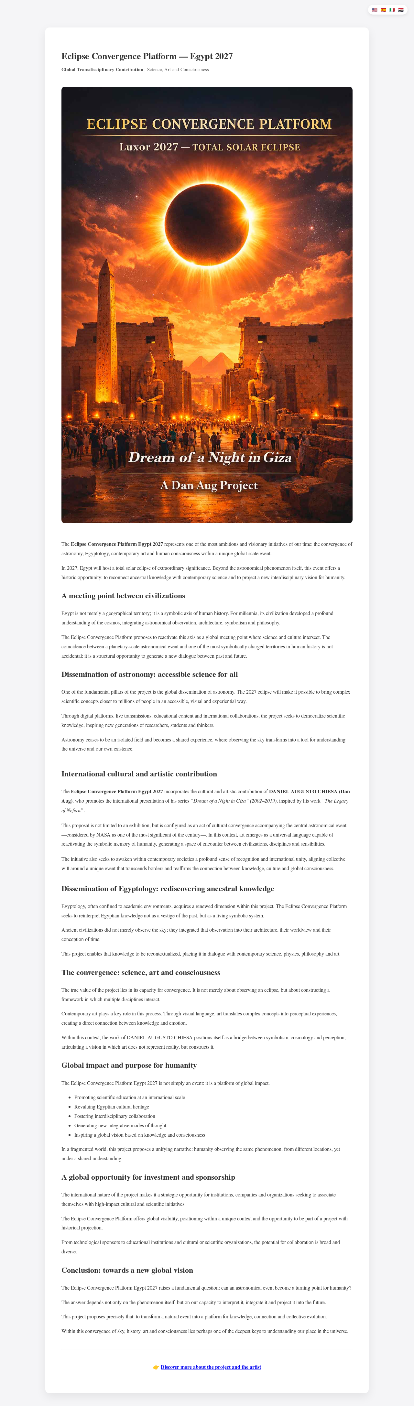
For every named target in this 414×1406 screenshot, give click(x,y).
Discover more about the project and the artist (211, 1366)
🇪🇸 (383, 10)
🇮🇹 (392, 10)
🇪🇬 (401, 10)
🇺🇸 (374, 10)
